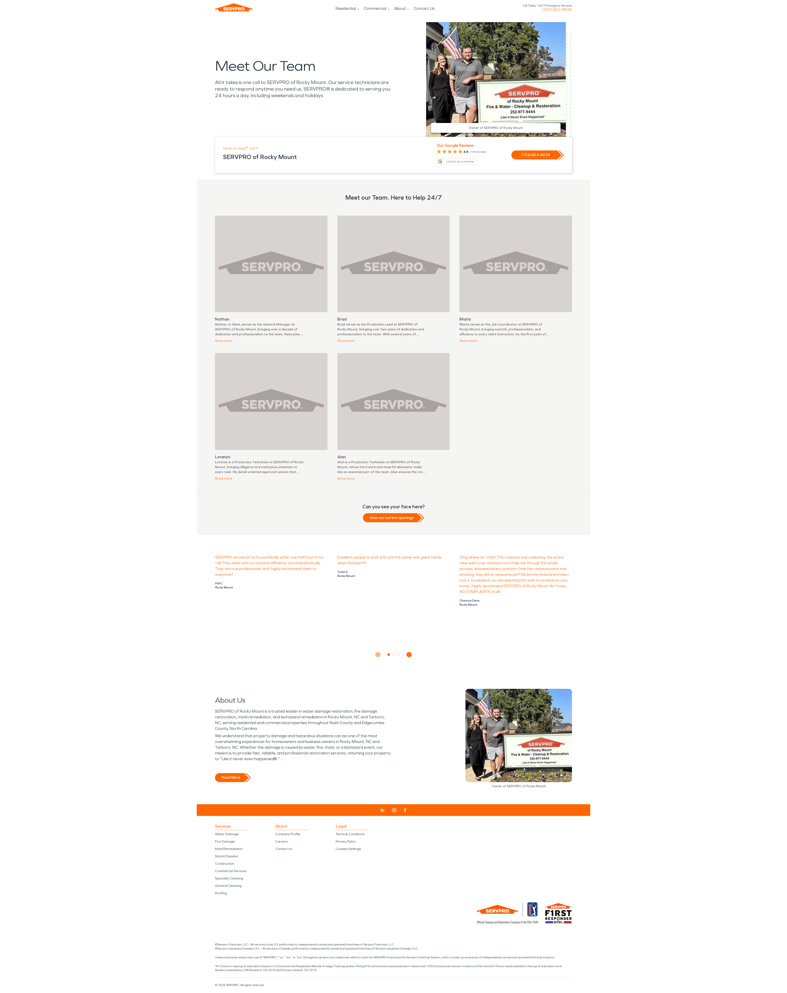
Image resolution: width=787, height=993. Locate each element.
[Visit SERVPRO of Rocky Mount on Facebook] (405, 810)
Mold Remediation (229, 849)
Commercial (375, 8)
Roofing (221, 893)
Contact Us (424, 8)
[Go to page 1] (389, 654)
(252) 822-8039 (557, 9)
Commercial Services (230, 871)
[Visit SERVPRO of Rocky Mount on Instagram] (394, 810)
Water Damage (227, 834)
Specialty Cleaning (229, 878)
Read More (231, 777)
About (400, 8)
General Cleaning (228, 886)
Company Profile (287, 834)
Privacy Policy (346, 841)
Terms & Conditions (350, 834)
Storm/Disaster (226, 856)
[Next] (409, 654)
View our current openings (391, 517)
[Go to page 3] (398, 654)
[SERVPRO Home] (234, 7)
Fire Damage (225, 841)
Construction (224, 864)
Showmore (223, 341)
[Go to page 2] (393, 654)
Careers (281, 841)
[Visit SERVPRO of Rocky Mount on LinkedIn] (382, 810)
